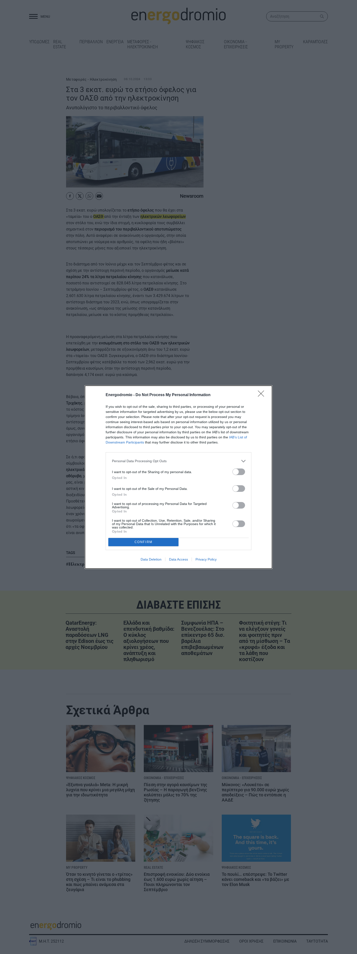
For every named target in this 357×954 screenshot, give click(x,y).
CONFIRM (144, 542)
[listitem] (178, 461)
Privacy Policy (206, 559)
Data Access (178, 559)
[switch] (238, 471)
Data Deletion (151, 559)
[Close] (262, 395)
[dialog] (178, 477)
